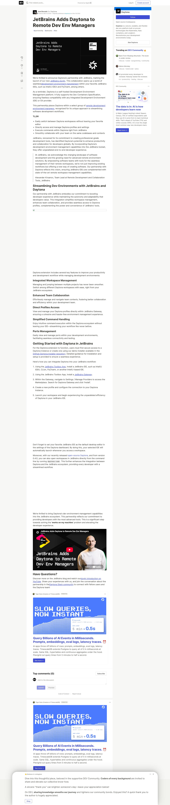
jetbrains (48, 31)
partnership (38, 31)
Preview (51, 688)
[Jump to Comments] (22, 66)
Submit (41, 688)
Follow (132, 17)
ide (55, 31)
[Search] (27, 3)
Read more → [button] (122, 130)
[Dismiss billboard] (153, 774)
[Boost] (22, 81)
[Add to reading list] (22, 74)
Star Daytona (133, 42)
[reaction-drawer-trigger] (21, 58)
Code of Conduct (63, 694)
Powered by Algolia (84, 3)
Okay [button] (28, 801)
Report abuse (76, 694)
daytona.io (68, 13)
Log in (131, 3)
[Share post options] (22, 88)
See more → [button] (39, 660)
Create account (143, 3)
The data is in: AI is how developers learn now (129, 108)
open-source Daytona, (78, 455)
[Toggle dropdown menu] (105, 594)
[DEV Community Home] (21, 3)
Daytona (54, 11)
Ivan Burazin (42, 11)
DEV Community (135, 50)
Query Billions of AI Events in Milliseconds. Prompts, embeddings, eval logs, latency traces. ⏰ (69, 640)
